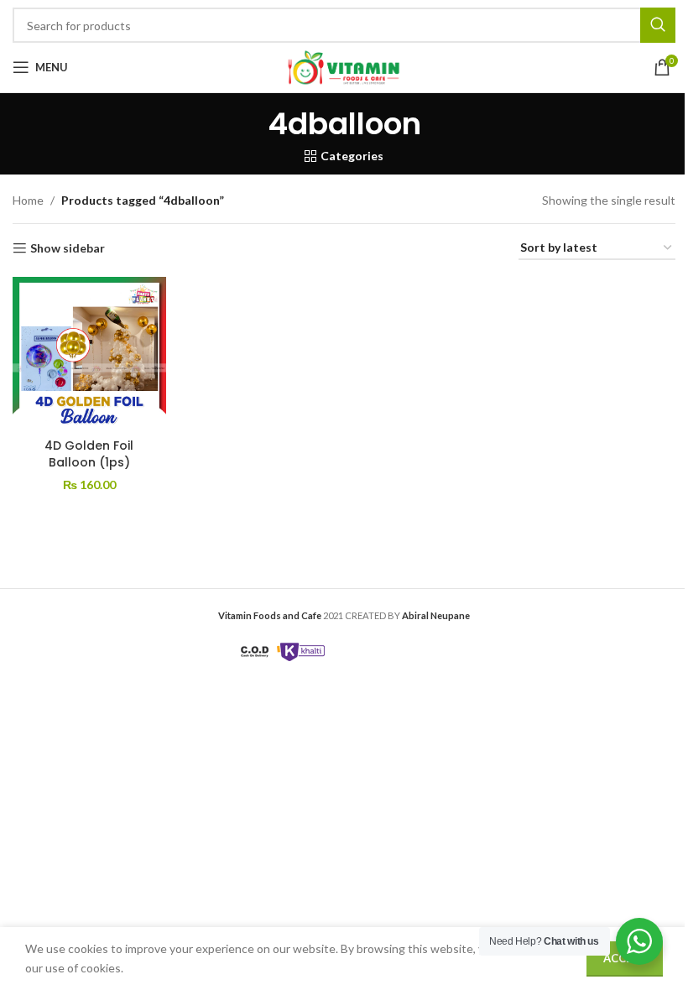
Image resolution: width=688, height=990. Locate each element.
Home (28, 200)
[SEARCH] (657, 25)
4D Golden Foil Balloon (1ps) (88, 454)
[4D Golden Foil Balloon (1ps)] (89, 353)
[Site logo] (344, 66)
